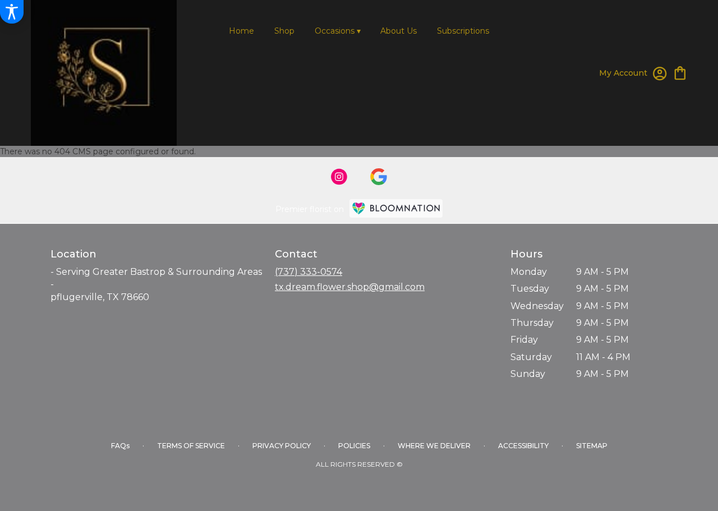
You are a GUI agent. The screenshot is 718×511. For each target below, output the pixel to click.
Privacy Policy (281, 445)
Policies (354, 445)
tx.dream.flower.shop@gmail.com (350, 287)
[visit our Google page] (378, 176)
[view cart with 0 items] (680, 72)
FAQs (120, 445)
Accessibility (523, 445)
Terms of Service (191, 445)
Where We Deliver (434, 445)
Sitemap (591, 445)
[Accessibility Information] (12, 12)
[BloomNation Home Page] (396, 208)
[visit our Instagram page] (339, 176)
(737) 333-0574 (308, 271)
